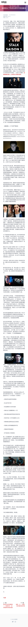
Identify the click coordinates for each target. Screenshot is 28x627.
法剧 (5, 597)
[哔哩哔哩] (15, 621)
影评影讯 (6, 14)
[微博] (13, 621)
